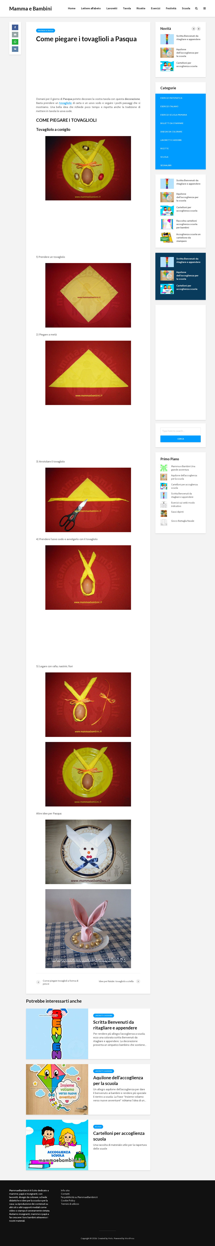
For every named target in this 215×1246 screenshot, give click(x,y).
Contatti (65, 1193)
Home (71, 8)
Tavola (127, 8)
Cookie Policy (68, 1200)
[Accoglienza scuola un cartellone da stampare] (167, 237)
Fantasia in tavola (45, 30)
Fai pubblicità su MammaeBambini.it (79, 1197)
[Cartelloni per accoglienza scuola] (57, 1144)
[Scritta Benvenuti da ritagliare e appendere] (57, 1033)
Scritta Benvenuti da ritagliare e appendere (115, 1024)
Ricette (141, 8)
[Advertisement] (88, 71)
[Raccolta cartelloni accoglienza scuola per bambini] (167, 223)
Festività (171, 8)
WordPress (129, 1238)
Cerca (180, 439)
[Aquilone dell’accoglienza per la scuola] (57, 1089)
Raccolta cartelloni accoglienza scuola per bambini (186, 224)
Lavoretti (111, 8)
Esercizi (155, 8)
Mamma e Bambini (30, 8)
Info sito (65, 1190)
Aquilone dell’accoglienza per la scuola (118, 1080)
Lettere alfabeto (91, 8)
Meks (110, 1238)
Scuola (186, 8)
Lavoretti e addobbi (103, 1015)
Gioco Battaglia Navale (182, 520)
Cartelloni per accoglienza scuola (119, 1136)
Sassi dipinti (177, 511)
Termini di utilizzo (70, 1203)
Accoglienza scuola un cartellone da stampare (188, 237)
